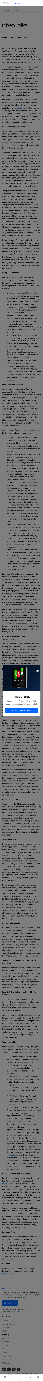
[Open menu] (39, 3)
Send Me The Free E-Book (21, 711)
